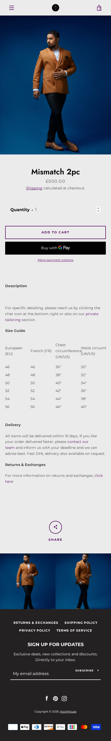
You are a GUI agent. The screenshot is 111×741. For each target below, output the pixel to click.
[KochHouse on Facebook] (46, 698)
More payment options (55, 260)
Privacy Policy (34, 630)
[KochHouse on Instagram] (64, 698)
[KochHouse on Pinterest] (55, 698)
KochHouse (68, 711)
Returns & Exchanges (35, 623)
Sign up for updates (56, 644)
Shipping (34, 188)
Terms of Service (74, 630)
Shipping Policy (81, 623)
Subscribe (84, 670)
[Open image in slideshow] (55, 85)
